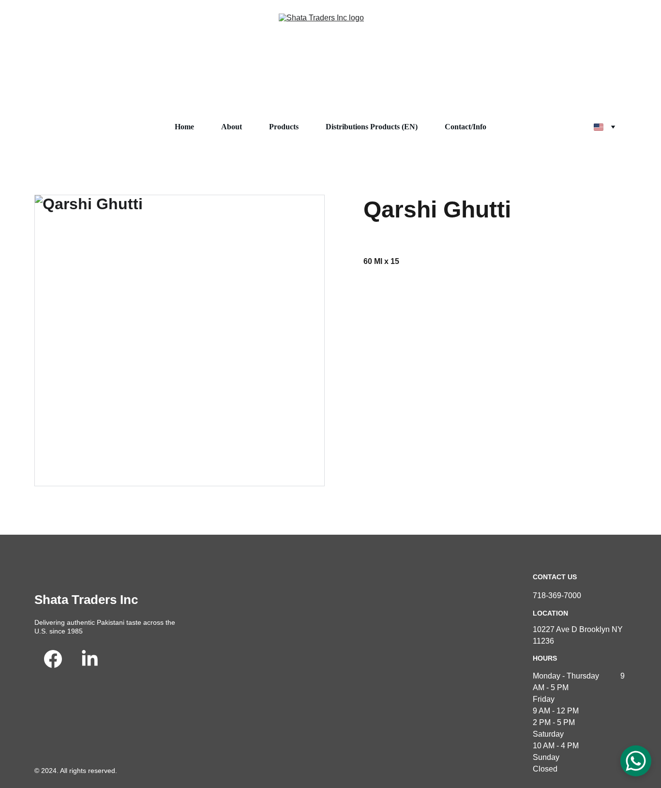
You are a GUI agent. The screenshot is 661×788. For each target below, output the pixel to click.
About (231, 127)
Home (184, 127)
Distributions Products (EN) (372, 127)
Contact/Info (465, 127)
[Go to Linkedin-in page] (90, 659)
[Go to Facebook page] (53, 659)
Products (284, 127)
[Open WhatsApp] (635, 760)
